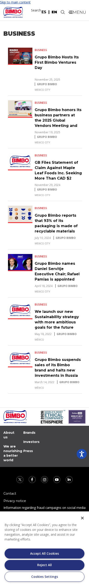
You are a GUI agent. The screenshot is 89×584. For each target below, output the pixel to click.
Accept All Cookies (44, 553)
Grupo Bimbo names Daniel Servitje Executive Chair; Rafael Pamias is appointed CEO (57, 274)
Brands (29, 433)
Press (28, 451)
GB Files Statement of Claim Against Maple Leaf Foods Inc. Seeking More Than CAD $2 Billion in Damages (58, 173)
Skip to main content (15, 2)
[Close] (82, 518)
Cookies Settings (44, 576)
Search (36, 10)
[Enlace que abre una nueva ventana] (20, 479)
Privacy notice (14, 501)
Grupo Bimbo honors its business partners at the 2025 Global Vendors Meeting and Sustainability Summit (58, 120)
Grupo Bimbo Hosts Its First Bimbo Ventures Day (57, 62)
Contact (9, 493)
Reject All (44, 565)
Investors (31, 442)
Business (41, 50)
